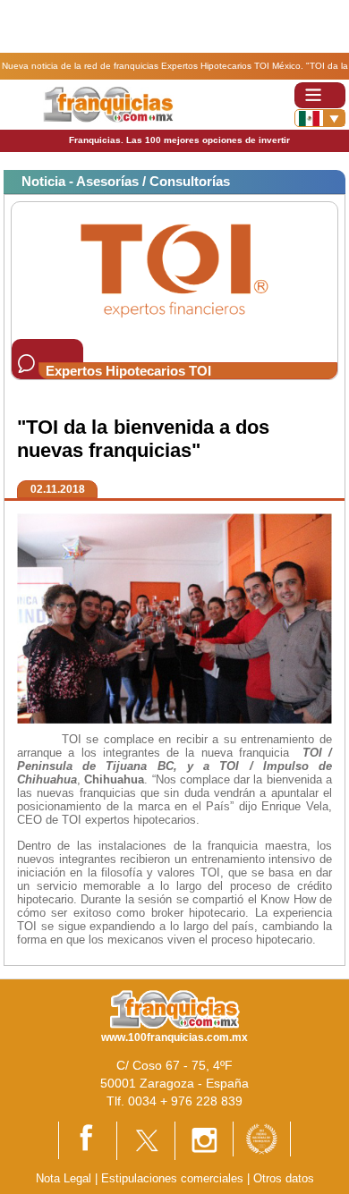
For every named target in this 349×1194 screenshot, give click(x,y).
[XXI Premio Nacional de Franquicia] (262, 1138)
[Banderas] (319, 118)
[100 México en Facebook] (88, 1139)
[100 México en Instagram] (204, 1140)
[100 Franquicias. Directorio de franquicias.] (107, 103)
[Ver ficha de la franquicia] (174, 269)
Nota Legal (63, 1178)
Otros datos (283, 1178)
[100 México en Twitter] (146, 1140)
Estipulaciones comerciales (174, 1178)
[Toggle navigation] (319, 95)
